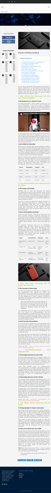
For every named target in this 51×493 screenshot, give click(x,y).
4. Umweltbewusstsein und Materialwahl (29, 75)
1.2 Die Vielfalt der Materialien (28, 64)
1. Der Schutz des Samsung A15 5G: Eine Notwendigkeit (32, 62)
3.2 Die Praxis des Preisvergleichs (28, 73)
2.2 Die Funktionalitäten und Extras (29, 69)
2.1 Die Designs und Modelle (27, 67)
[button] (49, 7)
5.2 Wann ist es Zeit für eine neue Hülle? (30, 82)
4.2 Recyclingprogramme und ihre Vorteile (30, 78)
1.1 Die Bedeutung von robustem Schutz (30, 63)
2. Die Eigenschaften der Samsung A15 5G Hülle (31, 66)
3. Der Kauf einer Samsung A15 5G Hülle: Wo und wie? (32, 70)
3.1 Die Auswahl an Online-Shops (28, 72)
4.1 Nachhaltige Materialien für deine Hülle (31, 76)
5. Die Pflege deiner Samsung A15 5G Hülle (30, 79)
